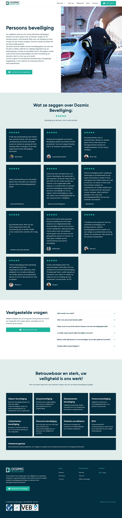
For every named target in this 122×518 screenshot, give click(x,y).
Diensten (81, 472)
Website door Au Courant (108, 502)
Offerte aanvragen (84, 479)
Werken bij (80, 3)
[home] (12, 3)
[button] (60, 3)
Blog (87, 3)
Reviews (61, 472)
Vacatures (62, 475)
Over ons (71, 3)
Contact (95, 3)
